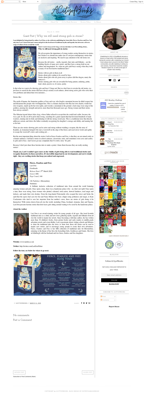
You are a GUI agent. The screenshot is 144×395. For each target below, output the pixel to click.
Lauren (110, 103)
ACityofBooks (62, 391)
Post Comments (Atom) (28, 376)
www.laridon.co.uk (27, 242)
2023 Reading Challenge (113, 100)
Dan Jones (112, 146)
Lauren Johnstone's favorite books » (119, 236)
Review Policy (86, 22)
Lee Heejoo (110, 132)
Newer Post (19, 372)
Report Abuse (114, 306)
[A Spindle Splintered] (115, 225)
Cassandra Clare (114, 126)
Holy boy (109, 130)
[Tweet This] (87, 303)
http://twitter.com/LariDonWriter (31, 246)
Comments (105, 300)
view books (123, 111)
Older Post (87, 372)
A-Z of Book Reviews (69, 22)
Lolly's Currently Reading (112, 119)
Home (45, 22)
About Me (54, 22)
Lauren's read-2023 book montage (114, 162)
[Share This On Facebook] (81, 303)
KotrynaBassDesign (90, 391)
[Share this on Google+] (89, 303)
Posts (104, 296)
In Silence (97, 22)
